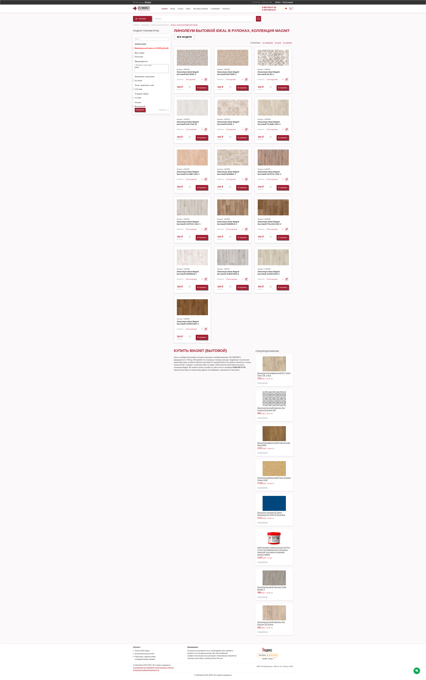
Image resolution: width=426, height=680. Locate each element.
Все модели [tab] (184, 37)
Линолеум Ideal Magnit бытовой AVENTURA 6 (228, 273)
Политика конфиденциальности (146, 670)
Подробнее (262, 383)
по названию (267, 43)
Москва (148, 2)
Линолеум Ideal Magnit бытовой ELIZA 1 (269, 73)
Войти (277, 2)
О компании (215, 8)
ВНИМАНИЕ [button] (140, 44)
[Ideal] (152, 67)
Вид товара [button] (139, 53)
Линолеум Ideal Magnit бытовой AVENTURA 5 (269, 273)
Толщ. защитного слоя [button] (144, 85)
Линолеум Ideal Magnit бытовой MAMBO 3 (228, 173)
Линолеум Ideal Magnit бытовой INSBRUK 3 (228, 223)
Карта (188, 8)
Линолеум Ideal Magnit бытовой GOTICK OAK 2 (269, 173)
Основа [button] (138, 102)
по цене (278, 43)
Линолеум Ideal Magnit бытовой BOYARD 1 (228, 73)
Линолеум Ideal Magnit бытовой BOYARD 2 (188, 73)
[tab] (152, 43)
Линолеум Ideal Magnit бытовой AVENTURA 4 (188, 322)
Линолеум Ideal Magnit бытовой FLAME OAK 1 (188, 173)
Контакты (226, 8)
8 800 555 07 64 (269, 7)
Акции (172, 8)
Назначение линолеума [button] (144, 76)
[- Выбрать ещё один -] (152, 65)
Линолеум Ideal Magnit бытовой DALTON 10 (188, 123)
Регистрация (288, 2)
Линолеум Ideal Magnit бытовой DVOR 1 (228, 123)
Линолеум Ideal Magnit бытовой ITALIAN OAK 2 (269, 223)
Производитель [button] (141, 61)
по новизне (287, 43)
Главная (164, 8)
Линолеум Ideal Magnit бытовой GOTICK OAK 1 (188, 223)
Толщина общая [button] (141, 94)
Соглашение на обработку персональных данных (153, 668)
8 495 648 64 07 (269, 10)
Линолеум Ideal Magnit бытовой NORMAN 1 (188, 273)
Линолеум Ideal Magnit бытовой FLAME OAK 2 (269, 123)
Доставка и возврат (200, 8)
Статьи (180, 8)
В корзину (201, 88)
